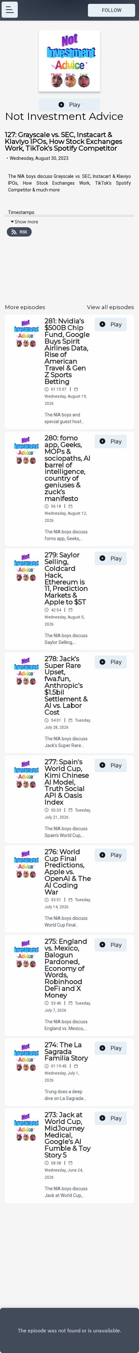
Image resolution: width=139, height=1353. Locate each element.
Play (74, 104)
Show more (26, 221)
